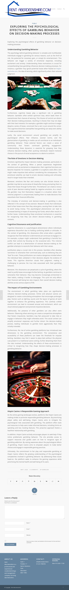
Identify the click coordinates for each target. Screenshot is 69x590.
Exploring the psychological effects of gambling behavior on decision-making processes (34, 30)
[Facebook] (63, 587)
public (34, 23)
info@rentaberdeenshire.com (45, 562)
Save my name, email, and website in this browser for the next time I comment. (43, 542)
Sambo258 (45, 469)
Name (28, 523)
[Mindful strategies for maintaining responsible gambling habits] (1, 295)
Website (28, 535)
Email (28, 529)
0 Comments (34, 469)
